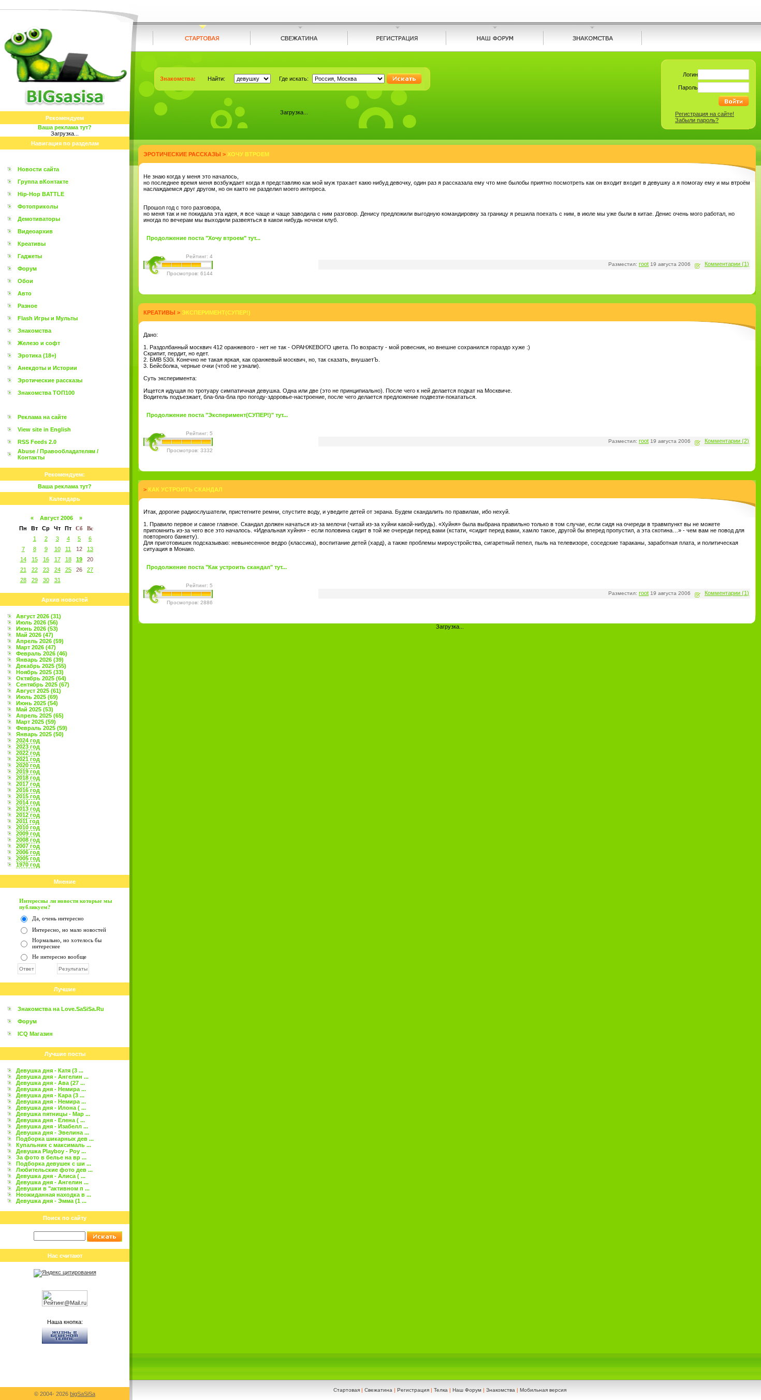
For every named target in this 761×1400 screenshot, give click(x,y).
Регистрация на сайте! (704, 114)
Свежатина (378, 1390)
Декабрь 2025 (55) (41, 666)
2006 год (28, 852)
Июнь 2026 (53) (37, 628)
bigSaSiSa (82, 1394)
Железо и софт (39, 343)
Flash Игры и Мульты (48, 318)
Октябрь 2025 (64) (41, 678)
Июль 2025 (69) (37, 697)
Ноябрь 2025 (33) (40, 672)
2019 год (28, 771)
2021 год (28, 759)
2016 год (28, 790)
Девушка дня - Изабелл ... (52, 1126)
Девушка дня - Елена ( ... (50, 1120)
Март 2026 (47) (36, 647)
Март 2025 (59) (36, 722)
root (644, 264)
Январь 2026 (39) (40, 660)
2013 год (28, 809)
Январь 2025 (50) (40, 734)
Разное (27, 306)
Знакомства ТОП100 (46, 393)
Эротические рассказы (50, 380)
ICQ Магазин (35, 1034)
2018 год (28, 778)
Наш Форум (466, 1390)
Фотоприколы (38, 206)
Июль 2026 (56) (37, 622)
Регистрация (413, 1390)
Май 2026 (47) (34, 635)
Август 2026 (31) (38, 616)
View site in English (44, 429)
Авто (25, 293)
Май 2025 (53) (34, 709)
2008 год (28, 840)
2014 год (28, 802)
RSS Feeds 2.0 (37, 442)
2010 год (28, 827)
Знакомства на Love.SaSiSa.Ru (61, 1009)
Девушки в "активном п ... (53, 1188)
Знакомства (34, 330)
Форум (27, 268)
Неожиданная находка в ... (53, 1195)
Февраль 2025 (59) (41, 728)
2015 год (28, 796)
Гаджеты (30, 256)
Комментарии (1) (727, 264)
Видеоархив (35, 231)
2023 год (28, 746)
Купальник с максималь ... (53, 1145)
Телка (441, 1390)
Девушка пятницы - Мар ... (53, 1114)
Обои (25, 281)
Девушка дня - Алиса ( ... (50, 1176)
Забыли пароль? (697, 120)
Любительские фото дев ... (54, 1170)
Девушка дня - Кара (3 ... (50, 1095)
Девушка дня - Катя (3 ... (49, 1070)
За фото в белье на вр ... (51, 1157)
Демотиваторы (39, 219)
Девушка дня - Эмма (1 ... (51, 1201)
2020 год (28, 765)
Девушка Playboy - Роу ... (51, 1151)
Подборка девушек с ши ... (53, 1163)
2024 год (28, 740)
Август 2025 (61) (38, 691)
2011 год (27, 821)
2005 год (28, 858)
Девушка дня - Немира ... (51, 1089)
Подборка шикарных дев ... (55, 1139)
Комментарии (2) (727, 441)
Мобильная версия (543, 1390)
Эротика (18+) (37, 355)
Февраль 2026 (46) (41, 653)
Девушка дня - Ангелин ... (52, 1077)
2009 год (28, 833)
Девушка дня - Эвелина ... (52, 1132)
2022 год (28, 753)
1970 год (28, 864)
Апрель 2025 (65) (40, 715)
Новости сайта (38, 169)
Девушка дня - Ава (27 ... (50, 1083)
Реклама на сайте (42, 417)
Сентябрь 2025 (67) (42, 684)
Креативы (32, 244)
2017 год (28, 784)
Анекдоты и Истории (47, 368)
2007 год (28, 846)
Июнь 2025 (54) (37, 703)
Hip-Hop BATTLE (41, 194)
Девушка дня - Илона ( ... (51, 1108)
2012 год (28, 815)
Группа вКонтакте (43, 181)
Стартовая (346, 1390)
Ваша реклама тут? (65, 127)
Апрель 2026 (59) (40, 641)
